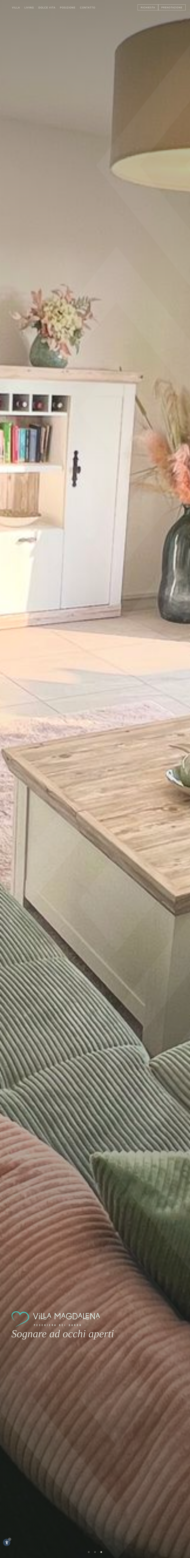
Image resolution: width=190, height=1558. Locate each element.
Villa (16, 7)
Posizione (68, 7)
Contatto (87, 7)
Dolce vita (47, 7)
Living (29, 7)
